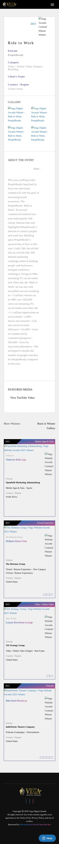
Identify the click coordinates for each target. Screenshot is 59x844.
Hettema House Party (16, 541)
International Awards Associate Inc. (35, 824)
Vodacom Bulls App (16, 459)
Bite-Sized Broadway (16, 700)
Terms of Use (25, 818)
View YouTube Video (22, 397)
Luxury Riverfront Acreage (19, 622)
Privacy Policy (38, 818)
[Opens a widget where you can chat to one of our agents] (47, 838)
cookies (29, 821)
